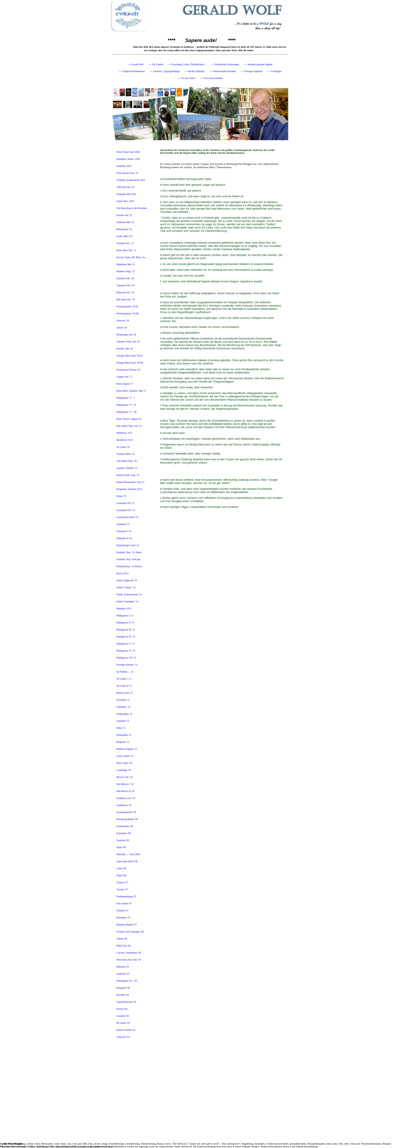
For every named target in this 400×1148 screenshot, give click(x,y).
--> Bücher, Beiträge (194, 71)
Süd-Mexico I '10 (125, 784)
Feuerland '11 (123, 699)
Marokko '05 (122, 966)
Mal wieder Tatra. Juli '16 (129, 426)
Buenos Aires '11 (124, 692)
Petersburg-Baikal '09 (127, 819)
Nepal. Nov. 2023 (125, 201)
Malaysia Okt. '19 (125, 292)
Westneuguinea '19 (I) (127, 306)
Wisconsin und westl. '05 (128, 959)
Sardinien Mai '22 (125, 222)
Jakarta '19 (121, 327)
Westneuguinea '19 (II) (127, 313)
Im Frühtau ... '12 (124, 671)
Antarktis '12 (122, 721)
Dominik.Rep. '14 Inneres (129, 566)
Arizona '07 (122, 882)
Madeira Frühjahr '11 (126, 749)
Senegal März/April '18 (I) (129, 355)
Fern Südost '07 (124, 903)
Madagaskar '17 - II (126, 404)
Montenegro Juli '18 (126, 334)
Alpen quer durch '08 (126, 861)
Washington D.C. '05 (126, 980)
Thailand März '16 (125, 454)
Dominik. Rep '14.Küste (128, 559)
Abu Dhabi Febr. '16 (126, 461)
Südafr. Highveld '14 (126, 580)
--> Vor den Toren (186, 78)
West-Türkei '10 (124, 763)
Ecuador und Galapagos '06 (130, 931)
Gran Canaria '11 (124, 756)
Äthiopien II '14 (124, 538)
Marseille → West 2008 (128, 854)
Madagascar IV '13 (125, 636)
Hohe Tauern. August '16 (128, 419)
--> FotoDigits (274, 71)
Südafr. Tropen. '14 (125, 587)
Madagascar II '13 (125, 622)
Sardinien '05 (122, 973)
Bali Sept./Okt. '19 (125, 299)
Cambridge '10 (123, 770)
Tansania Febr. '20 (125, 285)
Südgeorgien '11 (124, 714)
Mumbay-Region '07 (126, 924)
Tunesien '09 (122, 840)
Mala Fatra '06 (123, 945)
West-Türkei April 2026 (128, 152)
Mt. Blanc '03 (123, 1023)
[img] (200, 15)
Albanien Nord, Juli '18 (128, 341)
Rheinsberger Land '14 (127, 545)
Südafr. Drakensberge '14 (128, 594)
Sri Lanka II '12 (124, 685)
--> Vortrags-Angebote (251, 71)
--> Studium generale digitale (258, 64)
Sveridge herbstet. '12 (127, 664)
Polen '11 (120, 728)
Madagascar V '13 (125, 643)
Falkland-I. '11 (123, 707)
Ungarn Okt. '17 (124, 376)
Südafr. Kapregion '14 (127, 601)
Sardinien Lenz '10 (125, 798)
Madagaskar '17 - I (125, 397)
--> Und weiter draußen (211, 78)
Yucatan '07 (122, 889)
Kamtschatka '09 (124, 826)
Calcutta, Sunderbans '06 (128, 952)
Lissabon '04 (122, 1016)
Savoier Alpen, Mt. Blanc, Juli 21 (132, 257)
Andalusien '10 (123, 805)
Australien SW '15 (125, 503)
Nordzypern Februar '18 (128, 369)
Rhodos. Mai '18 (124, 348)
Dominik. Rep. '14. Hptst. (129, 552)
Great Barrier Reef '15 (127, 517)
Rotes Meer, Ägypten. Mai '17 (131, 390)
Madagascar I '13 (124, 615)
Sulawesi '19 (122, 320)
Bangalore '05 (123, 987)
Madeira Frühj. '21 (125, 271)
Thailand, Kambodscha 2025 (130, 180)
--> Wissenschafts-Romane (222, 71)
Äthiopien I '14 (123, 531)
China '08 (121, 868)
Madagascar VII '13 (126, 657)
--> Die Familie (155, 64)
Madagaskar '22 (124, 229)
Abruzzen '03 (123, 1037)
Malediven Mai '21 (125, 264)
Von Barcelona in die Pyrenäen (131, 208)
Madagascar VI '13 (125, 650)
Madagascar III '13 (125, 629)
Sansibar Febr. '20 (125, 278)
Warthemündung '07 (126, 896)
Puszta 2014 (122, 573)
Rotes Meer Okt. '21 (126, 250)
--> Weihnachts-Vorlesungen (225, 64)
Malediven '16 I (124, 433)
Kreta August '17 (124, 383)
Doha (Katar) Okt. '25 (127, 173)
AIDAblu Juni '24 (125, 187)
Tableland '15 (123, 524)
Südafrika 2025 (124, 166)
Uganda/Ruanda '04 (126, 1002)
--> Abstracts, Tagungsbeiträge (165, 71)
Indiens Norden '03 (125, 1030)
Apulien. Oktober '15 (126, 468)
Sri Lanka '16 (123, 447)
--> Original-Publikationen (132, 71)
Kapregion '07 (123, 917)
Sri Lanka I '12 (123, 678)
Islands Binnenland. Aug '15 (130, 482)
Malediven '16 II (124, 440)
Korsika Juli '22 (124, 215)
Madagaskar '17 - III (126, 412)
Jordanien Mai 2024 (126, 194)
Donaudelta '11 (123, 735)
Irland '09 (121, 847)
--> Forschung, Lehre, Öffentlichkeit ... (187, 64)
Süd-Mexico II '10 (125, 791)
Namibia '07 (122, 910)
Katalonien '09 (123, 833)
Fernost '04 (121, 1009)
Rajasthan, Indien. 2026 (128, 159)
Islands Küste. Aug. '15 (127, 475)
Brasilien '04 (122, 994)
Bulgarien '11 (123, 742)
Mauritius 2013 (123, 608)
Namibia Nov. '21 (125, 243)
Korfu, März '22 (124, 236)
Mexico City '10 (124, 777)
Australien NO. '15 (125, 510)
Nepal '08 (121, 875)
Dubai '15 (121, 496)
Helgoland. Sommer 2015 (129, 489)
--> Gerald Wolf (135, 64)
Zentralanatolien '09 (126, 812)
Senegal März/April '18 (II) (129, 362)
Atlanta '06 (121, 938)
